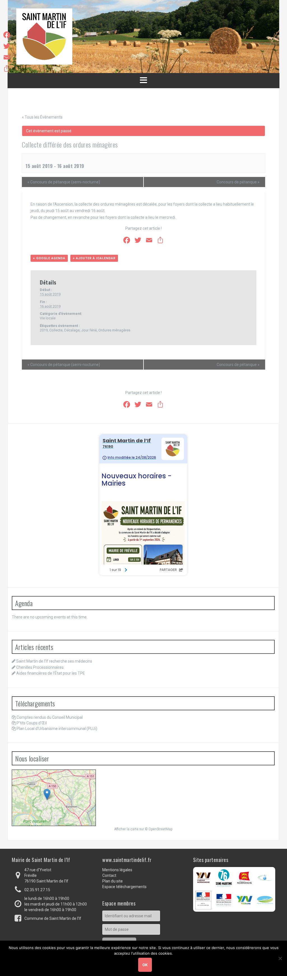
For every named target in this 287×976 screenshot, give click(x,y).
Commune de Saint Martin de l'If (52, 918)
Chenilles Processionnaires (40, 667)
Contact (109, 875)
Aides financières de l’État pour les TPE (50, 673)
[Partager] (6, 68)
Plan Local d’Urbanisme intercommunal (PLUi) (57, 728)
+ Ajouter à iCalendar (94, 258)
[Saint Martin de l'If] (44, 36)
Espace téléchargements (124, 886)
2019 (44, 330)
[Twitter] (6, 46)
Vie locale (47, 318)
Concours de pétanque (238, 182)
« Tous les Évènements (42, 117)
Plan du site (112, 881)
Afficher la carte (126, 829)
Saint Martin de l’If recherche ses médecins (54, 661)
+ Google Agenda (49, 258)
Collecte (56, 330)
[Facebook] (6, 34)
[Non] (280, 958)
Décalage (72, 330)
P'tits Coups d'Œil (32, 723)
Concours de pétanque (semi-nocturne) (63, 182)
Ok (145, 965)
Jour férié (89, 330)
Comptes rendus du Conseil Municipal (50, 717)
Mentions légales (117, 870)
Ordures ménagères (114, 330)
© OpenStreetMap (158, 829)
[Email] (6, 57)
